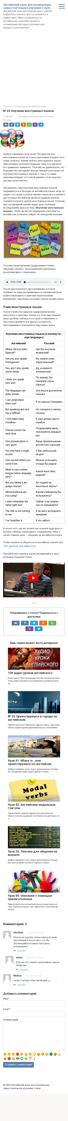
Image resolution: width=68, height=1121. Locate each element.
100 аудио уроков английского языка (36, 116)
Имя (6, 998)
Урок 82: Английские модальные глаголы (32, 806)
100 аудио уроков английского (30, 673)
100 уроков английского (19, 546)
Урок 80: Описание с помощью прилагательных (30, 897)
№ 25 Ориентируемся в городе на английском (32, 718)
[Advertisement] (34, 71)
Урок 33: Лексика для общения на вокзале (32, 853)
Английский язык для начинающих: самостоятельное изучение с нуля (27, 6)
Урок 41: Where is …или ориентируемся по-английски (29, 762)
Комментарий (10, 1019)
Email (6, 1009)
